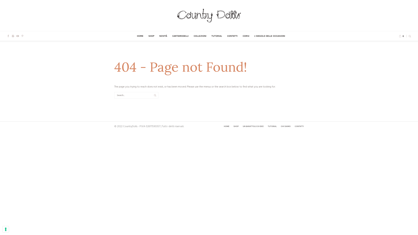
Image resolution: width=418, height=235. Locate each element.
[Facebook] (8, 36)
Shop (236, 126)
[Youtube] (17, 36)
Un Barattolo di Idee (253, 126)
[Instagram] (13, 36)
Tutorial (272, 126)
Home (226, 126)
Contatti (299, 126)
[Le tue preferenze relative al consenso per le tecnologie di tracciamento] (6, 229)
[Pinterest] (22, 36)
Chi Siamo (286, 126)
